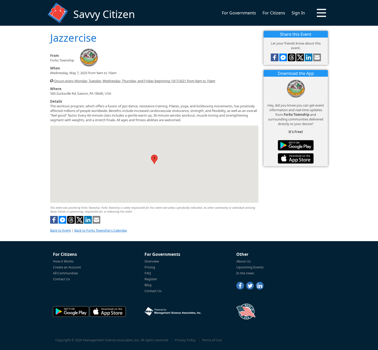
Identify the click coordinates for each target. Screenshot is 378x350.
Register (151, 279)
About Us (243, 261)
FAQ (148, 273)
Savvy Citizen (104, 14)
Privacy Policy (185, 340)
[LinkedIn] (260, 286)
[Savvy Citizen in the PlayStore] (296, 145)
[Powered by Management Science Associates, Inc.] (173, 311)
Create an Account (67, 267)
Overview (152, 261)
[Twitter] (250, 286)
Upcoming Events (250, 267)
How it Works (63, 261)
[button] (321, 13)
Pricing (150, 267)
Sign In (298, 13)
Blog (148, 285)
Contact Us (61, 279)
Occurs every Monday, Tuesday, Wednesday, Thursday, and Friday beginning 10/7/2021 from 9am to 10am (134, 80)
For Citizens (274, 13)
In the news (245, 273)
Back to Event (60, 230)
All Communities (65, 273)
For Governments (239, 13)
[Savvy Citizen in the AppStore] (296, 158)
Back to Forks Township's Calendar (100, 230)
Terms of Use (212, 340)
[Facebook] (240, 286)
